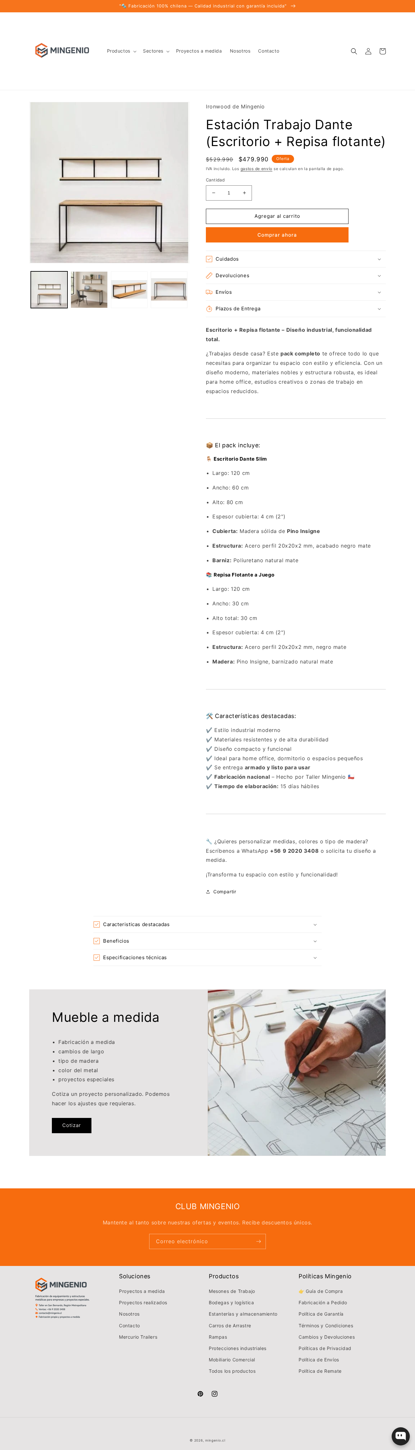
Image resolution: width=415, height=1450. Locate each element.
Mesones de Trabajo (232, 1291)
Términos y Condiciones (326, 1325)
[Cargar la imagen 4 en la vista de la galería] (169, 289)
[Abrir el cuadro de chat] (401, 1436)
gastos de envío (257, 168)
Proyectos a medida (142, 1291)
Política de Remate (320, 1371)
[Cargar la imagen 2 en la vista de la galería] (89, 289)
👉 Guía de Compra (321, 1291)
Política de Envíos (319, 1359)
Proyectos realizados (143, 1302)
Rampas (218, 1337)
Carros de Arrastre (230, 1325)
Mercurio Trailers (138, 1337)
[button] (121, 51)
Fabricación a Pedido (323, 1302)
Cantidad (215, 179)
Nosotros (129, 1314)
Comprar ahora (277, 235)
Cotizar (71, 1125)
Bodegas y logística (231, 1302)
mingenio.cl (215, 1440)
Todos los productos (232, 1371)
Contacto (129, 1325)
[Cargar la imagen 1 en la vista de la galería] (49, 289)
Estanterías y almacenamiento (243, 1314)
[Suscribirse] (258, 1241)
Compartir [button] (224, 891)
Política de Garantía (321, 1314)
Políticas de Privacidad (325, 1348)
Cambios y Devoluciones (327, 1337)
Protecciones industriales (238, 1348)
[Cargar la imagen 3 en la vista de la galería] (129, 289)
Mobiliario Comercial (232, 1359)
